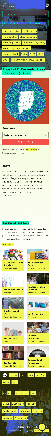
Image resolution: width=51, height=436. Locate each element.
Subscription (11, 31)
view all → (8, 244)
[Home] (4, 6)
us (4, 393)
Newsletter (10, 36)
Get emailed (31, 149)
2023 (24, 54)
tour (30, 375)
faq (33, 393)
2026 (6, 59)
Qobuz (6, 403)
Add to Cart (25, 142)
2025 (41, 54)
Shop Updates (28, 36)
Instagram (18, 403)
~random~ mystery (34, 42)
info (14, 382)
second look (11, 54)
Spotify (31, 403)
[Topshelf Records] (5, 376)
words (6, 382)
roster (13, 375)
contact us (21, 393)
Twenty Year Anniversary (27, 59)
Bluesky (37, 411)
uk (9, 393)
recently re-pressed (16, 48)
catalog (40, 375)
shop (12, 5)
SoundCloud (21, 418)
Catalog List (11, 42)
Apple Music (10, 411)
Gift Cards (30, 31)
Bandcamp (25, 411)
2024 (32, 54)
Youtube (7, 418)
